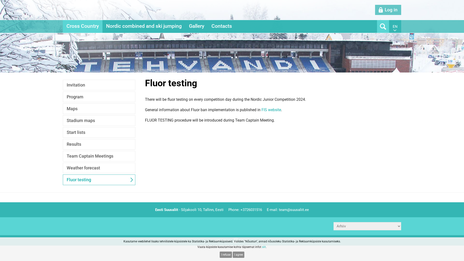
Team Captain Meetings (90, 156)
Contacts (221, 26)
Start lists (76, 132)
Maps (72, 108)
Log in (391, 10)
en (395, 26)
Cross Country (82, 26)
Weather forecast (83, 167)
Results (74, 144)
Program (75, 96)
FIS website (271, 110)
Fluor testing (79, 179)
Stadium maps (81, 120)
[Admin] (1, 2)
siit (264, 247)
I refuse (226, 254)
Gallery (196, 26)
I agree (238, 254)
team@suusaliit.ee (294, 210)
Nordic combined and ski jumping (144, 26)
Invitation (76, 84)
